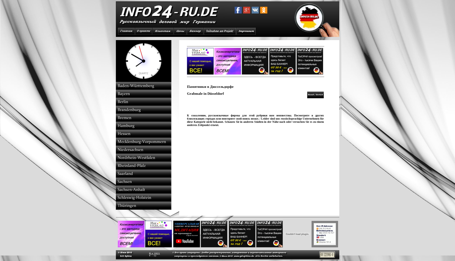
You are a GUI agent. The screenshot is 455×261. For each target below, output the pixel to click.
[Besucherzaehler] (327, 257)
